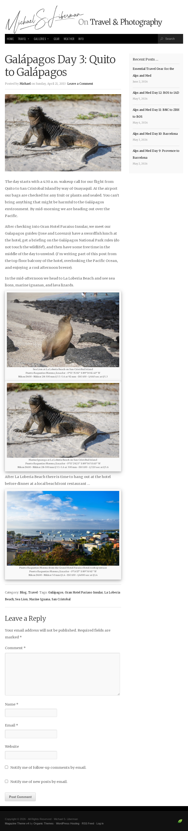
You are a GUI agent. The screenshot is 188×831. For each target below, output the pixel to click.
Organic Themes (44, 823)
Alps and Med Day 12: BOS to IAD (156, 92)
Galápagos (55, 592)
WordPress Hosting (67, 823)
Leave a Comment (80, 83)
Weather (69, 39)
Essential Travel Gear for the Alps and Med (153, 72)
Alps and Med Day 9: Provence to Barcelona (156, 154)
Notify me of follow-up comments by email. (48, 767)
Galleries (40, 39)
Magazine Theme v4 (17, 823)
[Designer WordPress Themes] (180, 823)
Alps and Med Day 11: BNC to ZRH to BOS (156, 113)
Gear (57, 39)
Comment (15, 648)
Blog (23, 592)
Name (11, 704)
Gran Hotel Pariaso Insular (84, 592)
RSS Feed (88, 823)
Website (12, 746)
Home (10, 39)
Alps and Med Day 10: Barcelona (155, 133)
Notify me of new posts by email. (39, 781)
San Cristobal (61, 599)
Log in (100, 823)
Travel (22, 39)
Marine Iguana (39, 599)
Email (11, 725)
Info (81, 39)
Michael (25, 83)
